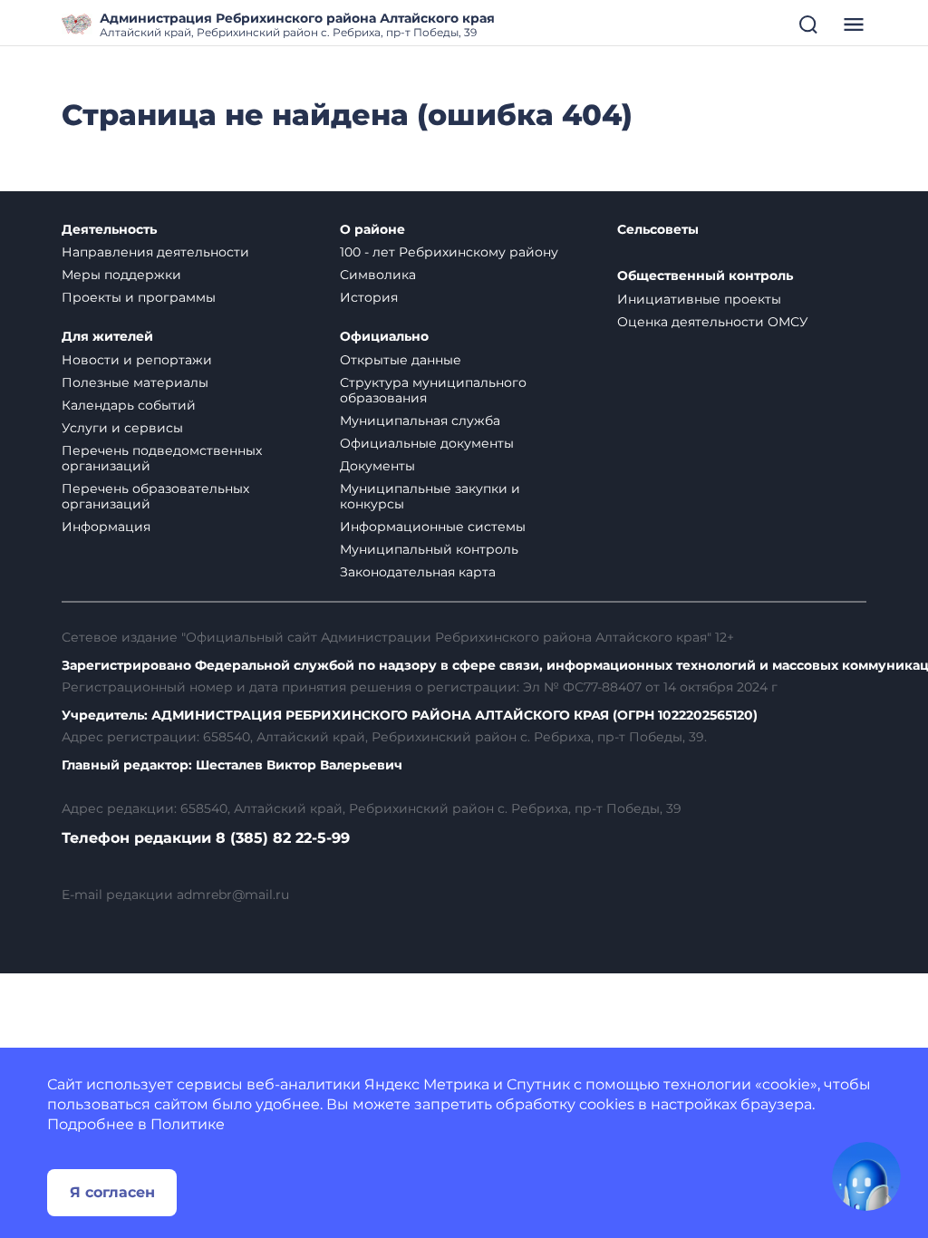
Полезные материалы (135, 382)
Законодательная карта (418, 572)
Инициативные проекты (699, 299)
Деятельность (109, 229)
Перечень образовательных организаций (155, 496)
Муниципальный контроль (429, 549)
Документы (377, 466)
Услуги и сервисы (122, 428)
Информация (106, 526)
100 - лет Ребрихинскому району (449, 252)
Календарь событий (129, 405)
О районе (372, 229)
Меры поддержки (121, 274)
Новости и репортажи (137, 360)
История (369, 297)
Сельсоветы (658, 229)
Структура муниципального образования (433, 390)
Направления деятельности (155, 252)
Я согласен (112, 1192)
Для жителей (107, 336)
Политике (187, 1124)
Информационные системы (433, 526)
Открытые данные (400, 360)
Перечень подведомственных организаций (162, 458)
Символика (378, 274)
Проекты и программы (139, 297)
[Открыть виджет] (866, 1176)
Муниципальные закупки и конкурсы (430, 496)
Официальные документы (427, 443)
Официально (384, 336)
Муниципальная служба (420, 420)
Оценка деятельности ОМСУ (712, 322)
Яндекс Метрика (426, 1084)
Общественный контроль (705, 276)
